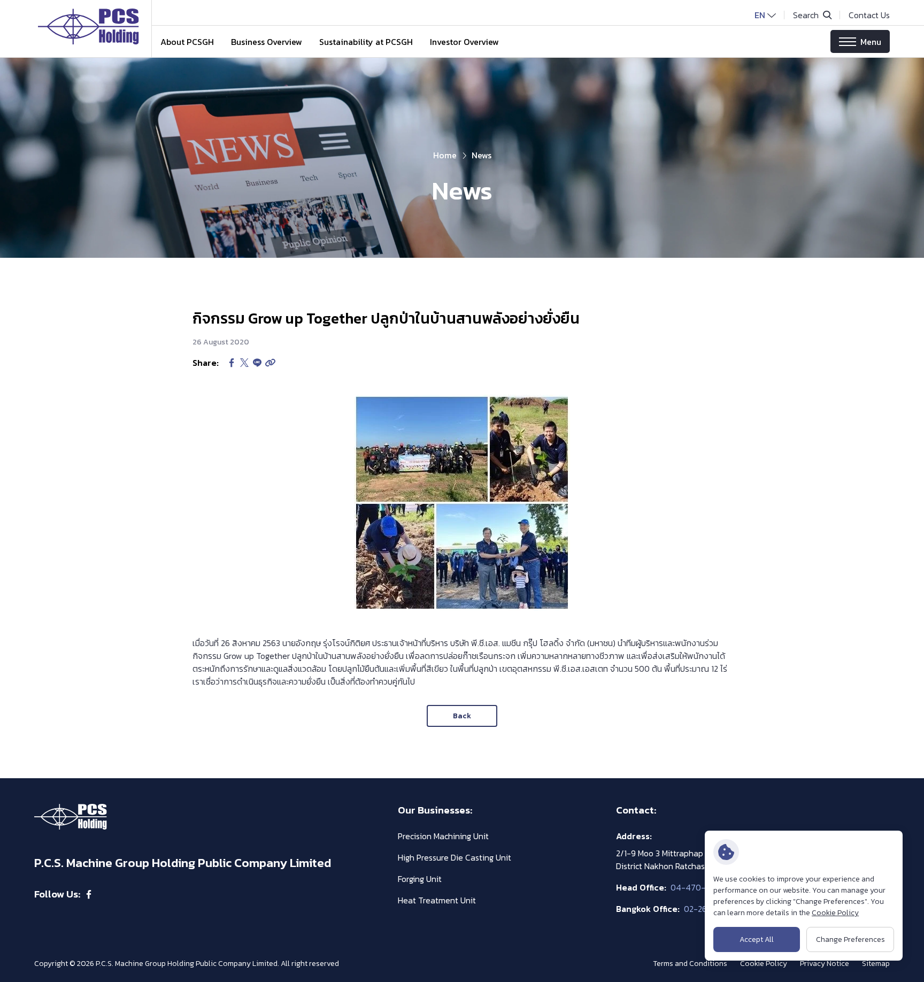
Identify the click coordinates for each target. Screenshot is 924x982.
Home (445, 155)
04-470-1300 (697, 887)
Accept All (757, 939)
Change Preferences (850, 939)
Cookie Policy (835, 912)
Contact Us (869, 15)
